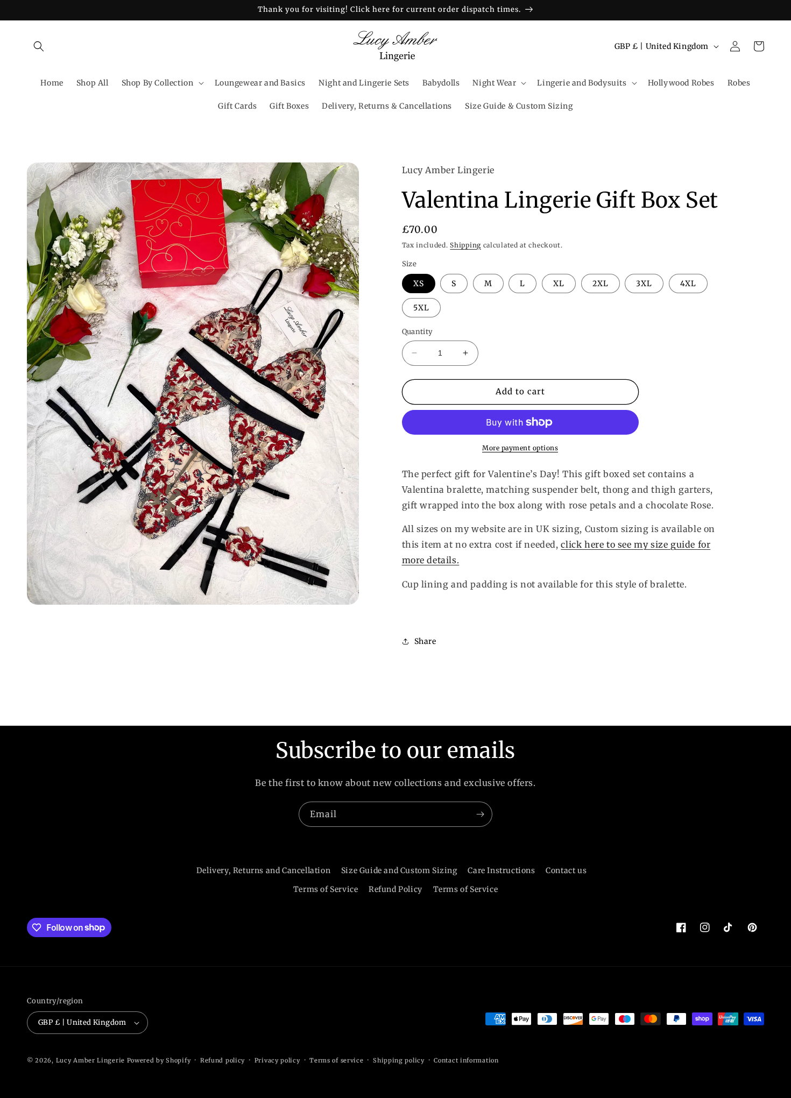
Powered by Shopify (159, 1060)
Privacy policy (277, 1060)
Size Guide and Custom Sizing (399, 870)
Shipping (465, 245)
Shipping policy (399, 1060)
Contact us (566, 870)
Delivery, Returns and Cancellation (263, 870)
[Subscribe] (480, 814)
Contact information (466, 1060)
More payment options (520, 448)
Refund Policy (395, 889)
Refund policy (222, 1060)
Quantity (417, 331)
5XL (421, 308)
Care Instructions (501, 870)
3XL (644, 283)
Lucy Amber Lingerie (90, 1060)
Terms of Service (325, 889)
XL (558, 283)
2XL (600, 283)
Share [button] (425, 641)
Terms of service (336, 1060)
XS (418, 283)
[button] (39, 46)
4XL (688, 283)
